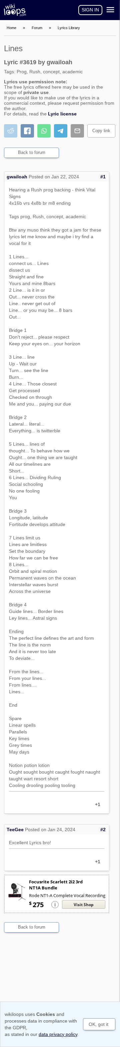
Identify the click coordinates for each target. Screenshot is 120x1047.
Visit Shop (84, 904)
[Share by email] (77, 131)
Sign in (90, 9)
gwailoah (17, 176)
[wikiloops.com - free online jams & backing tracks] (17, 10)
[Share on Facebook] (27, 131)
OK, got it (98, 1024)
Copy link (101, 130)
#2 (103, 829)
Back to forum (31, 152)
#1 (103, 176)
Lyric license (62, 113)
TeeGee (15, 829)
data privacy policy (58, 1034)
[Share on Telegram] (60, 131)
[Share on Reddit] (10, 131)
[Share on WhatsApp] (44, 131)
